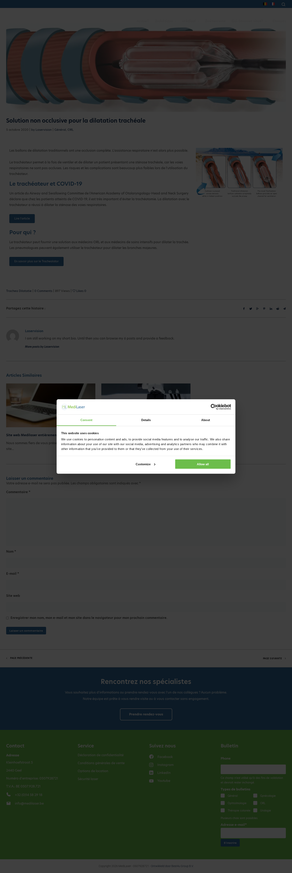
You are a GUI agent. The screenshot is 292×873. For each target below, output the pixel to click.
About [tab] (205, 420)
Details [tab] (146, 420)
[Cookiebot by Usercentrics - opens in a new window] (213, 407)
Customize (143, 464)
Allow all (203, 464)
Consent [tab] (86, 420)
